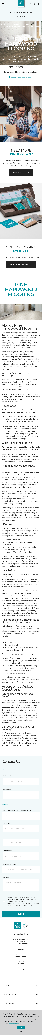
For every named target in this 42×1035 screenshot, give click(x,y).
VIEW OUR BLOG (19, 173)
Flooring (16, 24)
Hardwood (26, 24)
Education (9, 1004)
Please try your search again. (21, 77)
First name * (6, 776)
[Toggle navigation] (3, 4)
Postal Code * (7, 850)
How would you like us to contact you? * (16, 810)
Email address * (7, 837)
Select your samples (19, 264)
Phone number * (8, 823)
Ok (21, 1027)
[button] (31, 4)
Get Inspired (10, 994)
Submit (21, 914)
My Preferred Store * (9, 864)
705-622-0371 (21, 16)
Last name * (6, 789)
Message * (6, 877)
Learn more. (14, 1024)
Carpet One (5, 24)
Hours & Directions (21, 943)
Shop (6, 985)
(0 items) (38, 4)
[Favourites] (34, 4)
